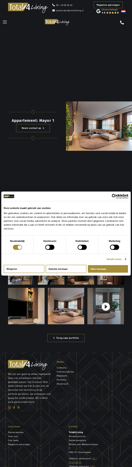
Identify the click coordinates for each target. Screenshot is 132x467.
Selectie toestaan (58, 268)
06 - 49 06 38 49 (64, 5)
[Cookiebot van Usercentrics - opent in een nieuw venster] (114, 196)
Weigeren (11, 268)
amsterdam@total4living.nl (70, 10)
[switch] (49, 247)
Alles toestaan (98, 268)
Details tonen (114, 259)
